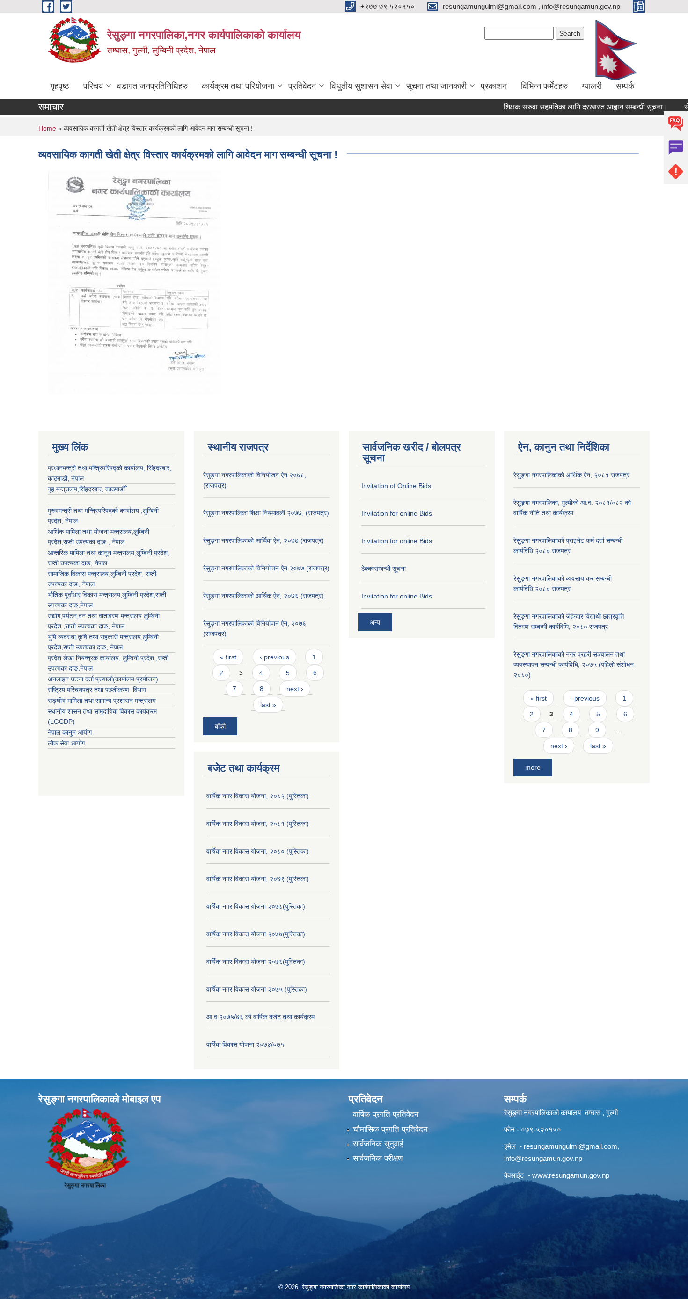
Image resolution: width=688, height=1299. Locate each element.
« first (228, 657)
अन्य (375, 622)
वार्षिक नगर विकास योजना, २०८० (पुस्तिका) (257, 851)
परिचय (93, 86)
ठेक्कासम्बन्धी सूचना (383, 568)
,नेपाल (85, 605)
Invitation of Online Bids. (397, 485)
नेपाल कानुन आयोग (70, 732)
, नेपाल (99, 563)
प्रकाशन (494, 86)
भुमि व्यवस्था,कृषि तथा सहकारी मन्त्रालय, (95, 637)
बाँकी (220, 726)
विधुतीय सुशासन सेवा (361, 86)
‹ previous (274, 657)
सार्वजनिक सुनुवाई (378, 1143)
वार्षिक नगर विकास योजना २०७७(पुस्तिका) (255, 934)
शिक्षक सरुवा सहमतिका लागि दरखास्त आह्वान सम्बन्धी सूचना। (566, 107)
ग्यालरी (592, 86)
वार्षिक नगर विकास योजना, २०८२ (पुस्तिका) (257, 796)
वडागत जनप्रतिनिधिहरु (152, 86)
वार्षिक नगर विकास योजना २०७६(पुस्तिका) (255, 961)
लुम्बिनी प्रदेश (152, 552)
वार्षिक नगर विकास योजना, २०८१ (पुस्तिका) (257, 823)
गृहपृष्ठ (59, 86)
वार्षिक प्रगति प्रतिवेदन (386, 1114)
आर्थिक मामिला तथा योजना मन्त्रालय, (90, 531)
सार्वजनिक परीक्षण (378, 1158)
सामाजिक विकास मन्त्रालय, (79, 573)
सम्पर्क (625, 86)
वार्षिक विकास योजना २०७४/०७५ (245, 1044)
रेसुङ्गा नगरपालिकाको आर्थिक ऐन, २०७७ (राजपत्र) (263, 540)
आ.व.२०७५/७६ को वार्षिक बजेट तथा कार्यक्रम (260, 1017)
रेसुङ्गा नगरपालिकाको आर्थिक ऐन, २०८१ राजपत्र (571, 475)
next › (294, 689)
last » (268, 704)
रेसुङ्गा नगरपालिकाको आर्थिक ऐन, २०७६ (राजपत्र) (263, 595)
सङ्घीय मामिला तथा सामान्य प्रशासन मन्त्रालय (102, 700)
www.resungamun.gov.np (570, 1175)
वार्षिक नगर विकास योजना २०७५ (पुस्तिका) (256, 989)
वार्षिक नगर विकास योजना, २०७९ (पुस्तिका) (257, 879)
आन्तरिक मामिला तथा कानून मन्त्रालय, (92, 552)
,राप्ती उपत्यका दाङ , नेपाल (92, 542)
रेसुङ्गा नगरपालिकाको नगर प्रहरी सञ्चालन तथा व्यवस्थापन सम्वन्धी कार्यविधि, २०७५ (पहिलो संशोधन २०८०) (573, 664)
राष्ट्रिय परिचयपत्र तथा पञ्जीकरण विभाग (97, 689)
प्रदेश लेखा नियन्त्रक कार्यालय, (85, 658)
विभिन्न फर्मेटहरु (544, 86)
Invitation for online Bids (396, 513)
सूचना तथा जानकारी (436, 86)
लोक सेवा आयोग (66, 743)
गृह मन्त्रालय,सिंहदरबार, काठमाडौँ (86, 489)
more (533, 767)
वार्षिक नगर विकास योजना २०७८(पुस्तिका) (255, 906)
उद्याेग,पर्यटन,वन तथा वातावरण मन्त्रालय (96, 616)
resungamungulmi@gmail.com (570, 1146)
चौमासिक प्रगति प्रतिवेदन (390, 1129)
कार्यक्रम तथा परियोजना (238, 86)
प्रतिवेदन (302, 86)
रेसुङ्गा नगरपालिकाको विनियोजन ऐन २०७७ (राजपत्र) (266, 568)
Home (47, 128)
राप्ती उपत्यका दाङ (69, 563)
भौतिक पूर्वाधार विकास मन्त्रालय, (85, 594)
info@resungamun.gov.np (543, 1158)
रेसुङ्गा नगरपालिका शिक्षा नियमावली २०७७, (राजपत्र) (266, 513)
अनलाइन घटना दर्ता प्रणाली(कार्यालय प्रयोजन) (103, 679)
